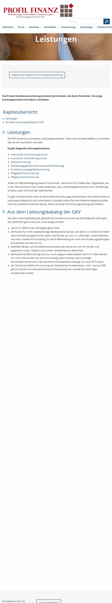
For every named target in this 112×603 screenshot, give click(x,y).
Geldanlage (86, 27)
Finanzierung (68, 27)
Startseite (7, 27)
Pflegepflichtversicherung (25, 173)
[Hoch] (4, 132)
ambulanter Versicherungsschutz (29, 154)
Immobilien (50, 27)
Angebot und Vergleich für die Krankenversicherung (37, 74)
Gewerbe (34, 27)
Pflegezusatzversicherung (25, 177)
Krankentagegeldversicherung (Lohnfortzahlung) (37, 165)
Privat (21, 27)
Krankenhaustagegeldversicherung (30, 169)
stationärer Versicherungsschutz (29, 158)
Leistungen (11, 118)
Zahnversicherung (21, 162)
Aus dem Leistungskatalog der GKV (24, 122)
